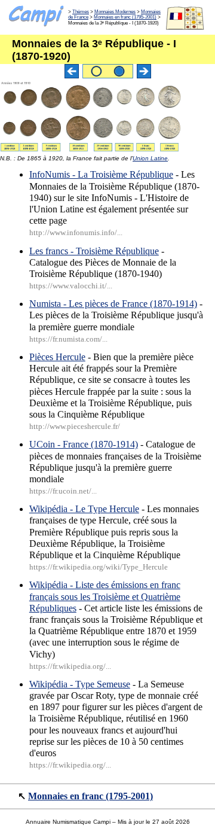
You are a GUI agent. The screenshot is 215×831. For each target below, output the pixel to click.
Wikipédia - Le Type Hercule (84, 509)
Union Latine (150, 158)
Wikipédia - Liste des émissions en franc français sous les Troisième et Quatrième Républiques (104, 596)
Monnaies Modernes (115, 11)
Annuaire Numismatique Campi (68, 821)
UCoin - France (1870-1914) (83, 444)
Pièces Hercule (57, 357)
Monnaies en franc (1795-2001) (125, 17)
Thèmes (80, 11)
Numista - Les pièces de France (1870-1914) (113, 304)
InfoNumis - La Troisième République (101, 174)
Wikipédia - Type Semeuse (79, 684)
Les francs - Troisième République (94, 251)
